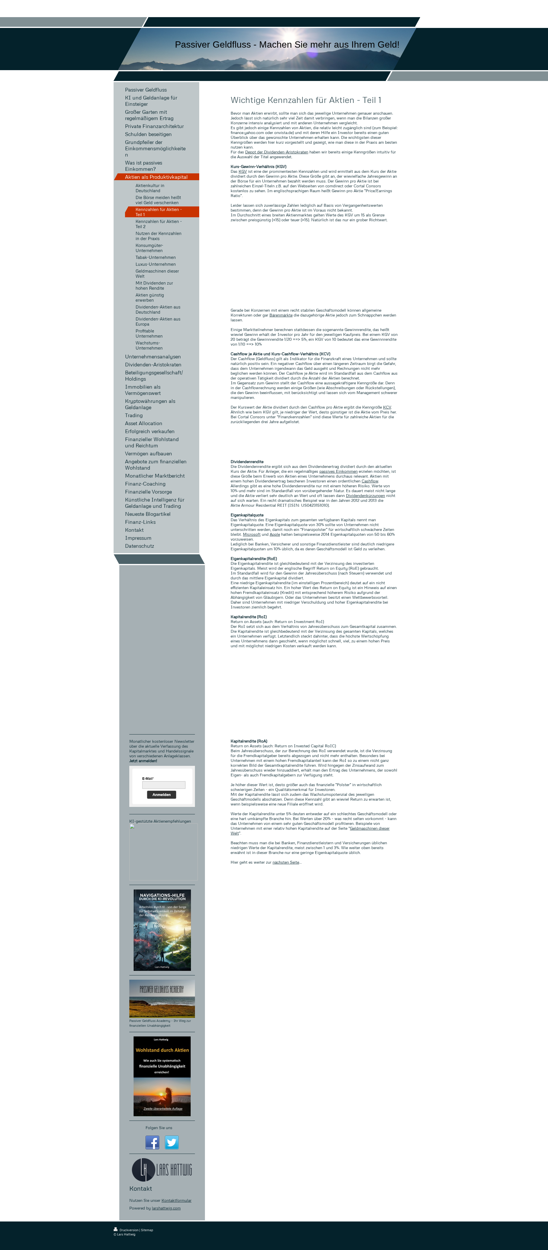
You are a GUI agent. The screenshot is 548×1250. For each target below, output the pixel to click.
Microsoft (252, 534)
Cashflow (370, 480)
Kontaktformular (177, 1200)
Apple (275, 534)
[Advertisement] (314, 265)
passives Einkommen (338, 471)
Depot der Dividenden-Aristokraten (276, 151)
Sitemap (147, 1230)
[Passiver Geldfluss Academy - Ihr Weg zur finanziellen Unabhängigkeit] (162, 999)
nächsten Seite (286, 862)
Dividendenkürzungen (365, 495)
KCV (387, 407)
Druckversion (129, 1230)
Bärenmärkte (281, 314)
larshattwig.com (166, 1208)
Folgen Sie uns (159, 1127)
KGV (243, 171)
